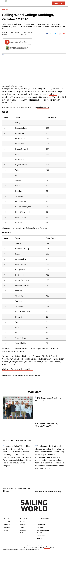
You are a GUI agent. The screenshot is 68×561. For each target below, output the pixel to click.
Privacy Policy (7, 521)
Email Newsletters (25, 521)
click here (53, 94)
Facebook (23, 524)
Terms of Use (7, 524)
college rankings (12, 375)
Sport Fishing (40, 533)
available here (43, 107)
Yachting (39, 538)
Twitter (22, 527)
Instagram (23, 530)
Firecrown (47, 547)
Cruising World (41, 524)
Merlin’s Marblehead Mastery (48, 491)
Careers (6, 530)
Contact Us (6, 527)
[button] (47, 34)
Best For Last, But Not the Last (17, 440)
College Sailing (23, 375)
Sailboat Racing (34, 375)
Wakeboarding (41, 535)
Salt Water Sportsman (43, 530)
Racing (5, 10)
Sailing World (41, 527)
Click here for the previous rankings (17, 369)
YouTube (22, 533)
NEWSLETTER (58, 3)
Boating (39, 521)
